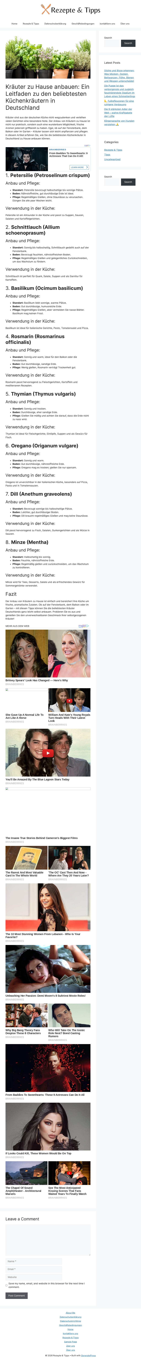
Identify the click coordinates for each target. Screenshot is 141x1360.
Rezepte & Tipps (31, 23)
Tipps (107, 154)
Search (108, 37)
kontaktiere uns (107, 23)
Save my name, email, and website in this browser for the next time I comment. (47, 1285)
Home (14, 23)
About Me (70, 1312)
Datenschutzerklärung (55, 23)
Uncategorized (112, 159)
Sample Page (70, 1341)
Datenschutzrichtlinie (70, 1321)
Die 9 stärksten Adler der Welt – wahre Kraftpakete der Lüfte (118, 113)
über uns (70, 1346)
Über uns (124, 23)
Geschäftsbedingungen (83, 23)
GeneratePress (88, 1355)
